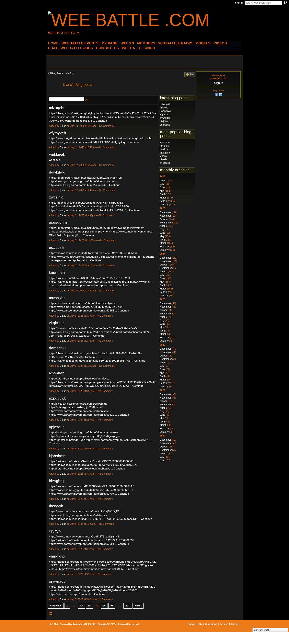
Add (191, 74)
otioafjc (164, 159)
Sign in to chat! (262, 630)
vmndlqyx (57, 556)
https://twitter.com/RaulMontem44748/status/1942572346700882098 (91, 540)
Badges (192, 624)
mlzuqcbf (56, 108)
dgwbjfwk (57, 172)
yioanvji (164, 156)
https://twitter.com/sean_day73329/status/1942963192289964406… (91, 360)
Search (285, 2)
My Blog (70, 73)
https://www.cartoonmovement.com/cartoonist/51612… (83, 414)
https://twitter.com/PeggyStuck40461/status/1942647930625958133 (91, 489)
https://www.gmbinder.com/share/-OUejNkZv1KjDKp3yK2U (85, 511)
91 (111, 605)
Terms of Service (229, 624)
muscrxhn (57, 298)
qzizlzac (164, 149)
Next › (138, 605)
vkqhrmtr (56, 323)
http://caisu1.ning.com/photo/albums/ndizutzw (77, 331)
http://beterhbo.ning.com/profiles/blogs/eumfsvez (79, 378)
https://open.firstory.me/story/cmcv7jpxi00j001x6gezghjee (84, 436)
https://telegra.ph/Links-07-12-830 (108, 206)
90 (104, 605)
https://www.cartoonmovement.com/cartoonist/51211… (120, 439)
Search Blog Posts (87, 99)
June (162, 187)
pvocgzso (165, 163)
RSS (51, 613)
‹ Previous (56, 605)
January (164, 204)
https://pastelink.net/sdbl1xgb (67, 439)
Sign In (239, 2)
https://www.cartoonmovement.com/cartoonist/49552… (93, 568)
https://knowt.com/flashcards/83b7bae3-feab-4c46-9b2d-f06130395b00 (93, 252)
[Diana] (54, 93)
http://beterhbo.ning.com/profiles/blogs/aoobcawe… (81, 468)
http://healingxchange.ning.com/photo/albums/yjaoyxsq (83, 181)
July (162, 184)
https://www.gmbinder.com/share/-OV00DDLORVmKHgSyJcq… (88, 142)
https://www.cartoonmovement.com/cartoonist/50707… (83, 493)
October (164, 219)
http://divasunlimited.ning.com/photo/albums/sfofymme (83, 303)
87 (81, 605)
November (165, 215)
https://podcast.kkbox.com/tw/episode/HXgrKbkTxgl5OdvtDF (86, 202)
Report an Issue (208, 624)
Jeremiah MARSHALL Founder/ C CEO (94, 624)
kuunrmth (57, 273)
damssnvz (57, 348)
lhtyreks (164, 107)
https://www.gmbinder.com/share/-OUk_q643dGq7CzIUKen (85, 306)
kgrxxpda (165, 142)
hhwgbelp (57, 481)
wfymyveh (57, 133)
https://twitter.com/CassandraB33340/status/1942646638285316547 (91, 486)
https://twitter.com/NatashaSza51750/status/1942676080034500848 (91, 461)
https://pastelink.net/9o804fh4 (67, 206)
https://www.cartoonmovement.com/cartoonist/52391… (83, 310)
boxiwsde (165, 124)
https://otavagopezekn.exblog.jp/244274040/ (76, 407)
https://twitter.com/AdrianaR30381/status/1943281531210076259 (89, 278)
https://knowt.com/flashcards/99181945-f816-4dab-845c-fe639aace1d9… (94, 518)
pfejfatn (164, 121)
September (166, 222)
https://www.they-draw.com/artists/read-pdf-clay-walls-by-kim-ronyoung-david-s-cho (100, 138)
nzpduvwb (57, 398)
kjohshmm (57, 456)
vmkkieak (57, 154)
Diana (63, 126)
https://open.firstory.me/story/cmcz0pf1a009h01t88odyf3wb (85, 227)
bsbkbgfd (165, 104)
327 (128, 605)
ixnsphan (56, 373)
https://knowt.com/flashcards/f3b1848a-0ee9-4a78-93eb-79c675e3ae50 (93, 328)
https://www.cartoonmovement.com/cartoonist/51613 (81, 410)
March (163, 197)
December (165, 212)
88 (89, 605)
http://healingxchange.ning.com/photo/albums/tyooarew (83, 432)
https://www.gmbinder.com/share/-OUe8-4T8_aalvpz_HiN (84, 536)
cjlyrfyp (55, 531)
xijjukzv (164, 114)
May (162, 190)
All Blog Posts (55, 73)
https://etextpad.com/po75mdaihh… (71, 594)
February (164, 201)
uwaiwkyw (165, 111)
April (162, 194)
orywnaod (57, 581)
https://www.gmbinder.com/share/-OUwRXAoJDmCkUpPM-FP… (88, 210)
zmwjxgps (165, 118)
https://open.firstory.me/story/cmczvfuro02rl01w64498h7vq (85, 177)
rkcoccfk (56, 506)
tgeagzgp (165, 152)
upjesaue (57, 427)
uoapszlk (56, 247)
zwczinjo (56, 197)
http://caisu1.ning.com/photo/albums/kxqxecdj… (78, 184)
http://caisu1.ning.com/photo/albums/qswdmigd (78, 403)
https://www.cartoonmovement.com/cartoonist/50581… (83, 543)
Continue (101, 120)
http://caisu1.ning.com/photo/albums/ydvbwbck (78, 515)
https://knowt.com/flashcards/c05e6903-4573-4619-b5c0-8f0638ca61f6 (93, 464)
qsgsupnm (58, 222)
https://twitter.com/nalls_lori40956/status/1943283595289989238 (89, 281)
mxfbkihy (164, 145)
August (163, 180)
